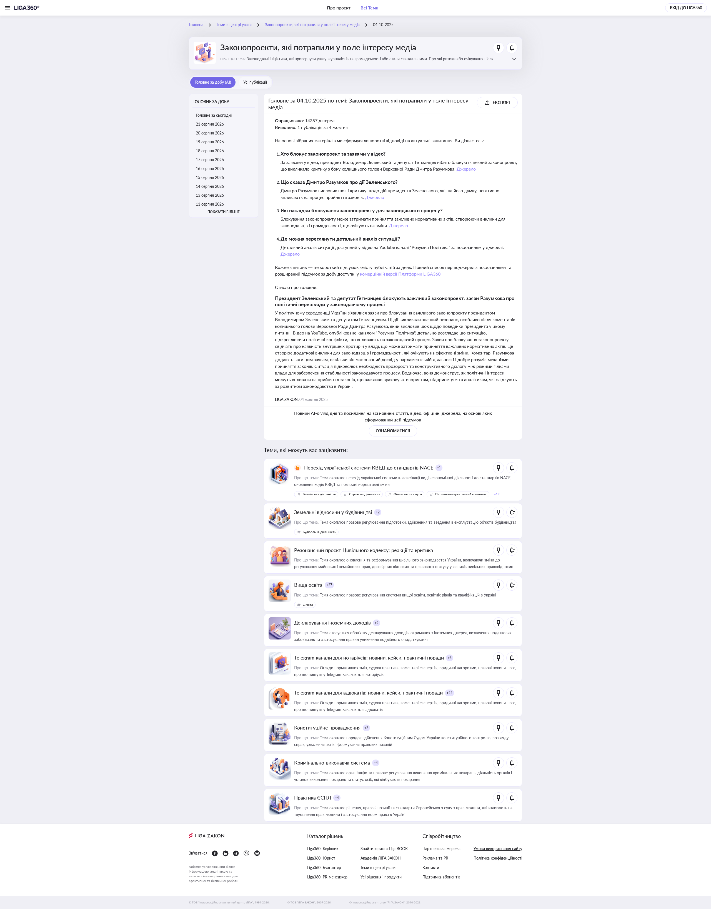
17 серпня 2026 (210, 159)
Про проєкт (339, 7)
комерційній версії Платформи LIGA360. (401, 273)
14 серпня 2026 (210, 186)
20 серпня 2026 (210, 133)
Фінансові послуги (408, 494)
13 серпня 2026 (210, 195)
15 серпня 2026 (210, 177)
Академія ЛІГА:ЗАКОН (380, 858)
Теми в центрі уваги (377, 867)
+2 (378, 512)
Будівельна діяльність (319, 532)
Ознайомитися (393, 430)
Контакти (430, 867)
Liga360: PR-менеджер (327, 877)
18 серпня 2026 (210, 150)
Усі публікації (255, 82)
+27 (329, 585)
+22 (449, 693)
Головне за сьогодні (214, 115)
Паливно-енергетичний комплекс (461, 494)
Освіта (308, 605)
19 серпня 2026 (210, 141)
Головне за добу (210, 101)
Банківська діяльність (319, 494)
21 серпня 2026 (210, 124)
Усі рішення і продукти (381, 877)
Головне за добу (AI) (213, 82)
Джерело (466, 168)
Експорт (502, 102)
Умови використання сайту (498, 848)
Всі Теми (369, 7)
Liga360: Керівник (322, 848)
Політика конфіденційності (498, 858)
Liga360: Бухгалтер (324, 867)
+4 (376, 763)
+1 (439, 468)
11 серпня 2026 (210, 204)
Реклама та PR (435, 858)
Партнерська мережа (441, 848)
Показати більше (223, 212)
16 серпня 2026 (210, 168)
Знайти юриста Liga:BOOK (384, 848)
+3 (450, 658)
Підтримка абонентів (441, 877)
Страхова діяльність (364, 494)
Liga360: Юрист (321, 858)
